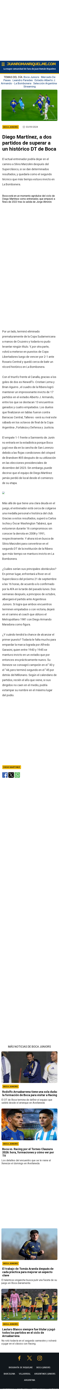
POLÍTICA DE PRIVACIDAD (34, 1396)
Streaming (29, 86)
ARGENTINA (29, 1380)
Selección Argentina (45, 83)
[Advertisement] (29, 29)
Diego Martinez (11, 767)
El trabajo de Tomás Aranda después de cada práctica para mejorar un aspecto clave (27, 1272)
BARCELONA (9, 1373)
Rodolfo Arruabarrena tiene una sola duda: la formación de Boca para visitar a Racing (29, 1093)
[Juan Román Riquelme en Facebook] (20, 1359)
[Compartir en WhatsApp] (17, 774)
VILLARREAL (25, 1373)
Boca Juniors (31, 77)
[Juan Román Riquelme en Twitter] (30, 1359)
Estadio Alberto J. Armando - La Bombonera (28, 82)
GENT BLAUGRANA (38, 1389)
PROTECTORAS (8, 1389)
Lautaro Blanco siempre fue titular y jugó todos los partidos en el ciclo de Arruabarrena (28, 1333)
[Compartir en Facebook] (5, 774)
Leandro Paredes (23, 80)
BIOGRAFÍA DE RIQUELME (21, 1367)
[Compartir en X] (11, 774)
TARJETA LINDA (22, 1389)
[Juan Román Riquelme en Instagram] (39, 1359)
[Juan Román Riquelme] (31, 65)
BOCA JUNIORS (10, 1086)
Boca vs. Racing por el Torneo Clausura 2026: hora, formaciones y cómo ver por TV (28, 1152)
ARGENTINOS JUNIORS (44, 1373)
